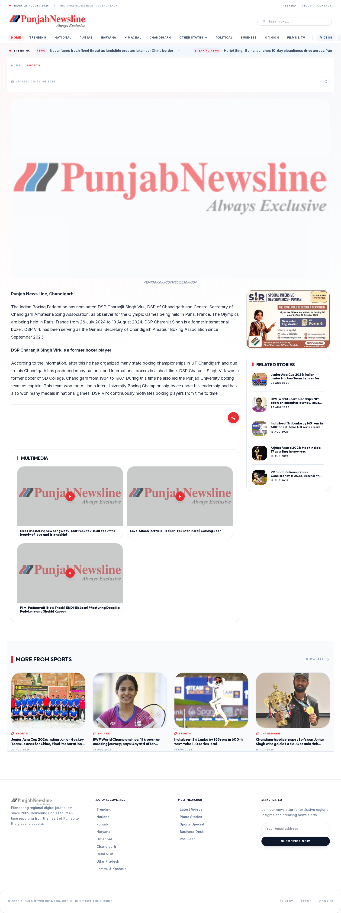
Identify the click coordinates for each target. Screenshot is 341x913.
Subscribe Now (295, 841)
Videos (326, 37)
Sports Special (192, 824)
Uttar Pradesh (108, 861)
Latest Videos (191, 809)
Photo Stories (191, 817)
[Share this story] (325, 81)
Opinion (272, 37)
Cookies (326, 901)
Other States (191, 37)
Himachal (133, 37)
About (307, 5)
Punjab (86, 37)
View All (315, 659)
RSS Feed (289, 5)
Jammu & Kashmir (111, 869)
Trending (37, 37)
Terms (306, 901)
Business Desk (192, 832)
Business (249, 37)
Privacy (286, 901)
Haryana (108, 37)
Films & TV (296, 37)
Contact (324, 5)
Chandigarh (160, 37)
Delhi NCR (105, 854)
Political (224, 37)
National (63, 37)
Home (16, 37)
